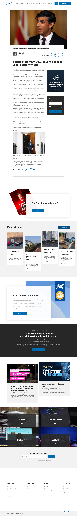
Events (30, 3)
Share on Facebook (58, 55)
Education (9, 491)
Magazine (21, 3)
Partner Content (30, 487)
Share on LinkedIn (51, 55)
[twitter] (68, 511)
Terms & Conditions (48, 491)
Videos (28, 493)
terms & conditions (54, 107)
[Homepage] (9, 3)
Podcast (26, 3)
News (17, 3)
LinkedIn (65, 493)
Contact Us (65, 489)
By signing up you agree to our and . (56, 107)
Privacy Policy (47, 489)
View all (63, 227)
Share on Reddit (62, 55)
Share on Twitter (55, 55)
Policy (8, 503)
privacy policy (48, 460)
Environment (10, 493)
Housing (9, 497)
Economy (9, 501)
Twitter (64, 491)
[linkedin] (64, 511)
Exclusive (50, 3)
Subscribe (64, 3)
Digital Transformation (12, 489)
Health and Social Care (12, 495)
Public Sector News (11, 487)
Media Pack (44, 3)
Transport (9, 499)
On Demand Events (37, 3)
